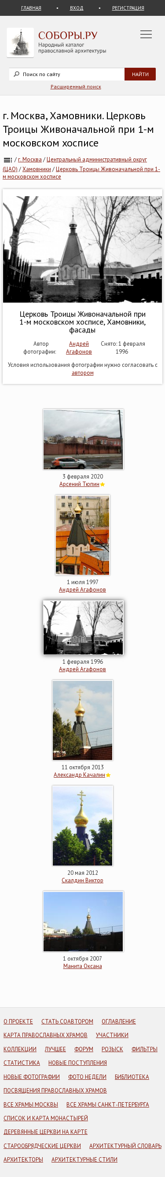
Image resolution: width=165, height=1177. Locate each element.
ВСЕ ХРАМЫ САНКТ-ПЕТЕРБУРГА (107, 1104)
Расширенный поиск (76, 86)
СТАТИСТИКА (22, 1063)
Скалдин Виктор (82, 880)
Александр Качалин (79, 775)
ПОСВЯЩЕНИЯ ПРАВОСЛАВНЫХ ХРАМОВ (55, 1090)
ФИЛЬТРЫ (145, 1049)
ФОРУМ (83, 1049)
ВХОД (77, 8)
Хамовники (36, 169)
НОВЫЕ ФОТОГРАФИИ (32, 1077)
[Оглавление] (8, 159)
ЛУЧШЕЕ (55, 1049)
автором (83, 372)
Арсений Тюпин (79, 484)
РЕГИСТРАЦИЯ (128, 8)
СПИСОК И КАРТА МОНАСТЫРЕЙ (46, 1118)
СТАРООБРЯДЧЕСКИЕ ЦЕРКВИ (42, 1146)
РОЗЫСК (112, 1049)
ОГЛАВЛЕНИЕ (119, 1021)
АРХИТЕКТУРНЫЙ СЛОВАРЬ (125, 1146)
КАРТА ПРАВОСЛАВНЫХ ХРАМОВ (46, 1035)
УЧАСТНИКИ (112, 1035)
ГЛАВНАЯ (31, 8)
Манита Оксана (82, 966)
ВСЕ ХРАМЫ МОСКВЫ (31, 1104)
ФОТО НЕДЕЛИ (87, 1077)
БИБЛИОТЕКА (132, 1077)
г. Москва (30, 159)
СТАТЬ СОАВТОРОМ (67, 1021)
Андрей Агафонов (79, 347)
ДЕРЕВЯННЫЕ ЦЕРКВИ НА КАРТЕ (46, 1132)
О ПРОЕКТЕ (18, 1021)
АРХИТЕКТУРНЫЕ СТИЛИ (84, 1159)
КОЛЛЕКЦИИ (20, 1049)
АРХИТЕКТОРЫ (23, 1159)
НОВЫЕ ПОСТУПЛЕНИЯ (77, 1063)
